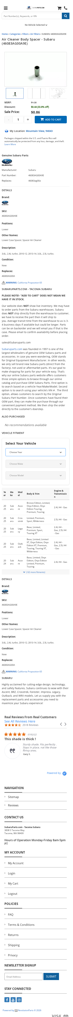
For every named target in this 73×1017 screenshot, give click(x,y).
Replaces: (7, 180)
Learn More (10, 144)
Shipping (14, 945)
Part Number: (9, 175)
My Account (16, 863)
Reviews (13, 805)
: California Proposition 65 (24, 282)
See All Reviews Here (19, 721)
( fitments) (35, 572)
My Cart (13, 883)
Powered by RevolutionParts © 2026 (22, 1010)
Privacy (13, 955)
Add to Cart (53, 119)
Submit (51, 976)
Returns (13, 935)
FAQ (10, 915)
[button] (61, 724)
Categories (15, 34)
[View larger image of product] (15, 93)
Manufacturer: (9, 170)
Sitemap (13, 797)
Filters (25, 34)
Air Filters (35, 34)
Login (11, 873)
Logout (12, 894)
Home (5, 34)
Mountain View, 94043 (39, 131)
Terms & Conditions (21, 925)
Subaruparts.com (12, 349)
